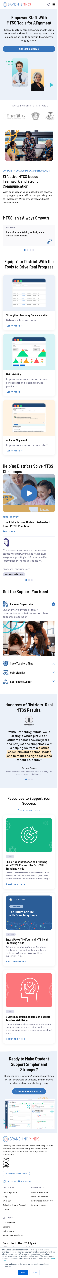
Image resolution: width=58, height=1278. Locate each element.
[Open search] (48, 4)
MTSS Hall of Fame (39, 1196)
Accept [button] (23, 1272)
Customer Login (38, 1205)
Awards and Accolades (13, 1235)
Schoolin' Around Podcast (14, 1205)
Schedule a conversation (29, 1091)
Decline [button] (34, 1272)
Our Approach (9, 1222)
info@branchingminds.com (19, 1181)
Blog (5, 1196)
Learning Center (10, 1192)
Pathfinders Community (42, 1201)
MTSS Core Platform (14, 574)
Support (6, 1209)
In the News (8, 1231)
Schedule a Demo (29, 48)
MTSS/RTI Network (39, 1192)
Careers (6, 1227)
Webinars (7, 1201)
